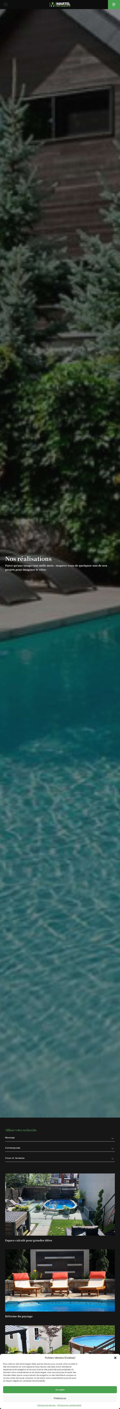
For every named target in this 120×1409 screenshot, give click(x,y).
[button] (115, 1357)
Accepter (60, 1389)
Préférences (60, 1398)
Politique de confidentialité (69, 1405)
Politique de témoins (46, 1405)
